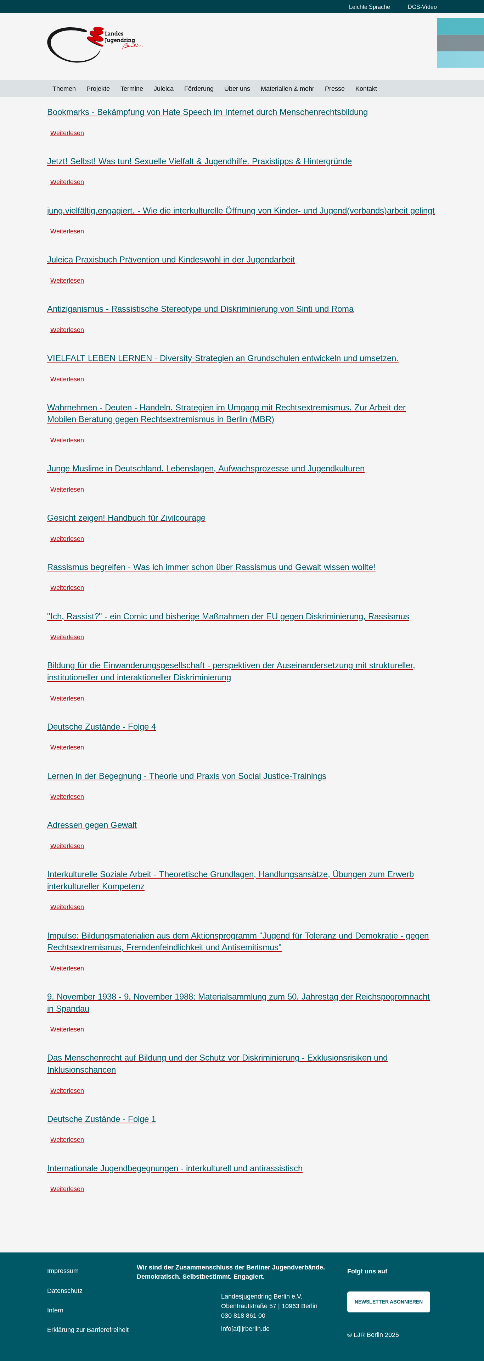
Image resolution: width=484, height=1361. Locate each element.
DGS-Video (422, 7)
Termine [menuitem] (131, 88)
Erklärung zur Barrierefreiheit (88, 1329)
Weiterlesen (67, 133)
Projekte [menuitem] (98, 88)
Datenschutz (65, 1290)
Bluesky (414, 1272)
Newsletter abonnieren (389, 1302)
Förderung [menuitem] (199, 88)
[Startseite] (95, 44)
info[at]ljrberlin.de (245, 1328)
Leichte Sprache (369, 7)
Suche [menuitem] (387, 88)
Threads (429, 1272)
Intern (55, 1310)
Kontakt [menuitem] (366, 88)
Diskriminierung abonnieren (50, 1214)
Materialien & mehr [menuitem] (287, 88)
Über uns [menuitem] (237, 88)
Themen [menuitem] (64, 88)
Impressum (63, 1270)
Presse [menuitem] (335, 88)
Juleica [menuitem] (164, 88)
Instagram (398, 1272)
